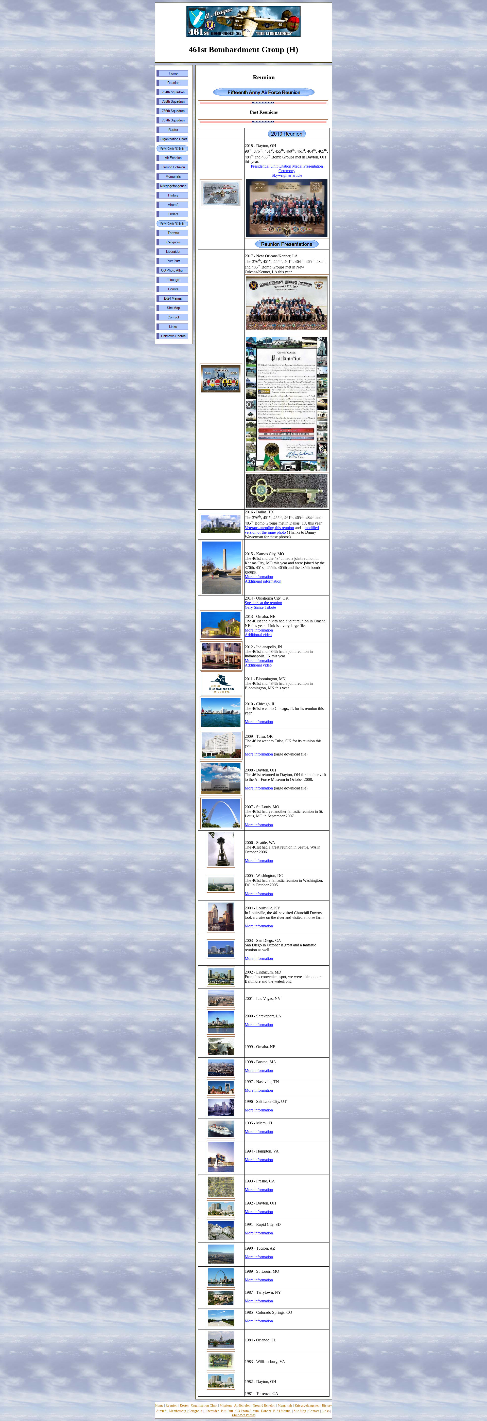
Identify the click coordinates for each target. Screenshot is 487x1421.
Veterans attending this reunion (269, 528)
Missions (226, 1405)
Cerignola (195, 1411)
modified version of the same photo (282, 530)
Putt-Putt (227, 1411)
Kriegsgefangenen (307, 1405)
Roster (184, 1405)
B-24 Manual (282, 1411)
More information (259, 576)
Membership (177, 1411)
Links (325, 1411)
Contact (313, 1411)
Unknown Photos (243, 1415)
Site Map (300, 1411)
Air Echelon (242, 1405)
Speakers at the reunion (263, 603)
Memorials (285, 1405)
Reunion (172, 1405)
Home (159, 1405)
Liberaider (211, 1411)
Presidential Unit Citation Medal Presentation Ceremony (287, 168)
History (327, 1405)
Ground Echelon (264, 1405)
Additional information (263, 581)
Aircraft (161, 1411)
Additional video (258, 635)
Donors (266, 1411)
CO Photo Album (247, 1411)
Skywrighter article (287, 175)
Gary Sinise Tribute (260, 607)
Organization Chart (204, 1405)
